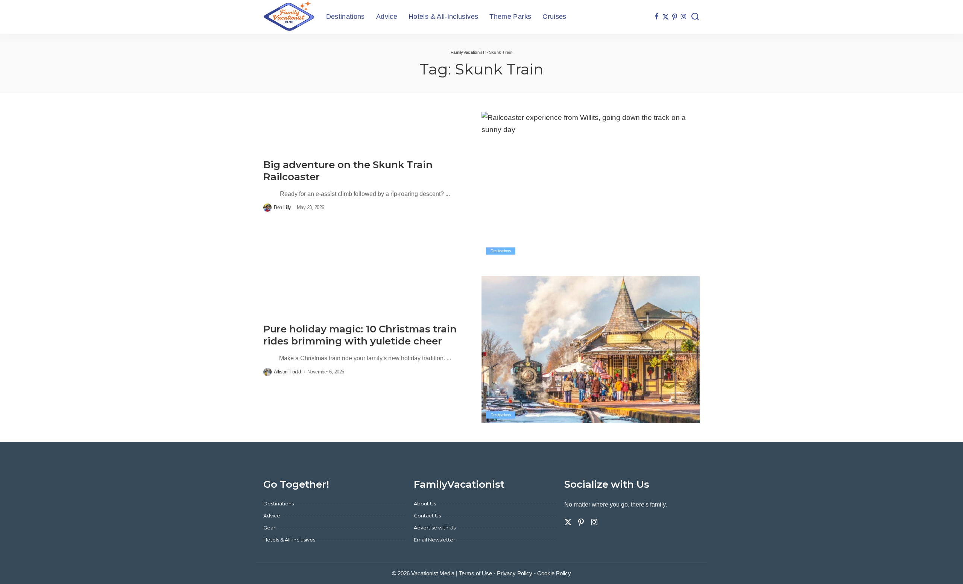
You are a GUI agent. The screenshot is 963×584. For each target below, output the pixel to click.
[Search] (695, 17)
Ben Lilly (282, 207)
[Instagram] (683, 17)
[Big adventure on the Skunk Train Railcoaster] (591, 185)
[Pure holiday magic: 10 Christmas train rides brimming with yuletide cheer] (591, 349)
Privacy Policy (514, 573)
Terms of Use (475, 573)
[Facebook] (656, 17)
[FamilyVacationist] (289, 17)
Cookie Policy (554, 573)
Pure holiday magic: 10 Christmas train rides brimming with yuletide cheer (360, 335)
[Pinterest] (674, 17)
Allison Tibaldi (288, 372)
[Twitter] (665, 17)
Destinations (501, 251)
